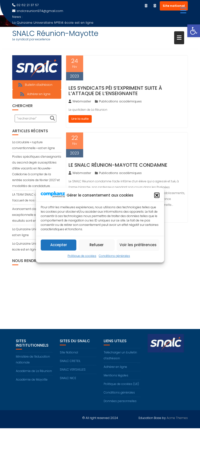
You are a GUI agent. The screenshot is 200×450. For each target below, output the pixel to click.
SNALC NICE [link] (68, 378)
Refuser (97, 244)
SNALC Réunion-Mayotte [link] (55, 33)
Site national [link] (174, 5)
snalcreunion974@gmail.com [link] (40, 11)
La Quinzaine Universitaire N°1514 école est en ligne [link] (52, 22)
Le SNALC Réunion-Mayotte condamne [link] (118, 165)
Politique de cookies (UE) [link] (121, 384)
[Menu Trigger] (183, 10)
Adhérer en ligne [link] (115, 367)
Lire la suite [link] (80, 118)
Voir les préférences (138, 244)
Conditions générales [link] (114, 256)
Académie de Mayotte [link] (32, 379)
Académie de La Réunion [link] (34, 371)
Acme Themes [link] (177, 418)
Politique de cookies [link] (82, 256)
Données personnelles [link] (120, 401)
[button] (156, 195)
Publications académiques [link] (120, 101)
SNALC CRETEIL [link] (70, 361)
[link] (193, 30)
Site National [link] (69, 352)
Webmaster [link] (81, 101)
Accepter (58, 244)
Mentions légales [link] (116, 375)
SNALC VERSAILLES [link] (73, 369)
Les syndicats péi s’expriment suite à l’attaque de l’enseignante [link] (115, 91)
